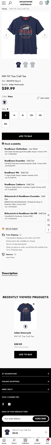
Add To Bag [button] (25, 354)
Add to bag (25, 136)
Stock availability (13, 143)
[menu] (4, 3)
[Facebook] (3, 404)
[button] (10, 3)
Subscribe (40, 418)
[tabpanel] (25, 329)
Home (4, 8)
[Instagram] (9, 404)
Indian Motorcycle (16, 84)
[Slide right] (44, 35)
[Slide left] (6, 35)
